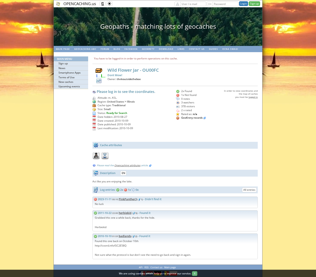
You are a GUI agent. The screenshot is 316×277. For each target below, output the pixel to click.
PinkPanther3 (128, 199)
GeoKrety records (192, 118)
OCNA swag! (230, 48)
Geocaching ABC (85, 48)
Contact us (197, 48)
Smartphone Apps (69, 72)
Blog (117, 48)
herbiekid (125, 213)
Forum (105, 48)
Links (181, 48)
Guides (213, 48)
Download (166, 48)
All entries (249, 190)
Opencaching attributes (127, 165)
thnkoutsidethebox (129, 79)
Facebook (131, 48)
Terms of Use (66, 77)
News (61, 68)
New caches (65, 82)
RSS (146, 267)
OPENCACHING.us (79, 3)
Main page (63, 48)
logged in (253, 96)
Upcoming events (69, 86)
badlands (125, 236)
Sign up (254, 3)
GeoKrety (148, 48)
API (141, 267)
